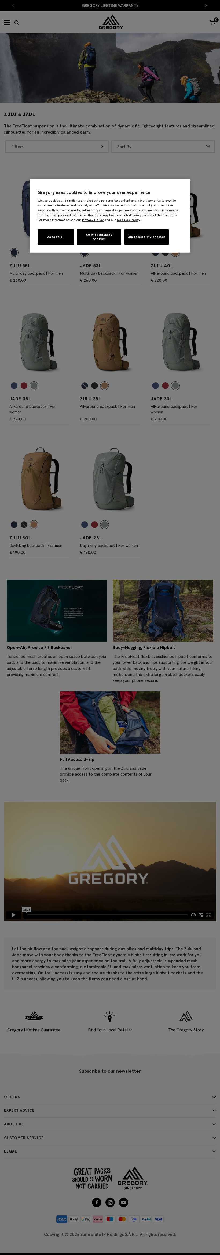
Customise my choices (146, 237)
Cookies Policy (128, 220)
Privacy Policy (93, 220)
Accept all (55, 237)
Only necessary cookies (99, 237)
